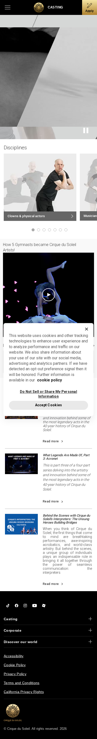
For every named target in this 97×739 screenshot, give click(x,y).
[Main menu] (7, 7)
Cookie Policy (15, 665)
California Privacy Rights (24, 692)
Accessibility (14, 656)
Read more (51, 441)
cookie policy (49, 380)
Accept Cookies (48, 405)
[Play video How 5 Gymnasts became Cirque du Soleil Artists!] (48, 294)
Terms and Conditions (22, 683)
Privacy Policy (15, 674)
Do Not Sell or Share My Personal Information (48, 394)
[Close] (86, 329)
